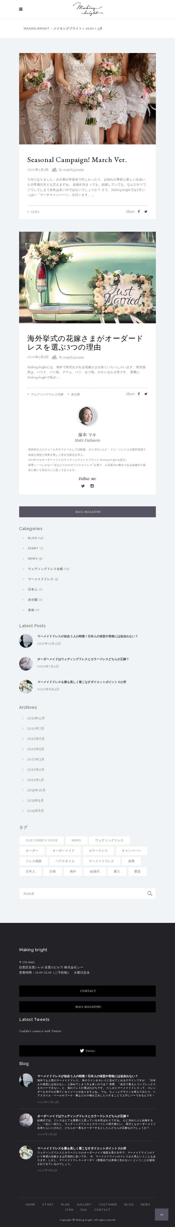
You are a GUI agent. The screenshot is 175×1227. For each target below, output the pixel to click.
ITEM (69, 1209)
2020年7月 (35, 728)
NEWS (145, 1204)
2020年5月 (35, 749)
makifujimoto (73, 170)
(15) (36, 538)
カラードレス (98, 850)
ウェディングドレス (109, 840)
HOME (30, 1204)
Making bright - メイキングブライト (53, 28)
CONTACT (102, 1209)
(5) (43, 579)
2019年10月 (36, 790)
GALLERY (84, 1204)
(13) (49, 569)
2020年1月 (35, 780)
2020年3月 (36, 759)
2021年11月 (36, 718)
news (76, 840)
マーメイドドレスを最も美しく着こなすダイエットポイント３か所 (81, 682)
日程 (52, 871)
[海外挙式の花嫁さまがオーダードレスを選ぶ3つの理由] (87, 277)
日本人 (30, 871)
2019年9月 (35, 800)
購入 (117, 871)
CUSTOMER (108, 1204)
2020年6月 (36, 739)
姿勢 (131, 861)
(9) (35, 558)
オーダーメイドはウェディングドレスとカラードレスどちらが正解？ (83, 659)
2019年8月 (35, 811)
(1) (36, 548)
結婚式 (95, 871)
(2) (35, 589)
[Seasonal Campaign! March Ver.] (87, 98)
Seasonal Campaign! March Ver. (77, 159)
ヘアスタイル (65, 861)
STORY (48, 1204)
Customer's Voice (42, 840)
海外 (73, 871)
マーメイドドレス (101, 861)
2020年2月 (36, 769)
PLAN (65, 1204)
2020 (90, 28)
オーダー (32, 850)
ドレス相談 (34, 861)
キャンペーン (131, 850)
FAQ (84, 1209)
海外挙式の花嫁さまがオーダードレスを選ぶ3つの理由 (85, 343)
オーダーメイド (64, 850)
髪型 (137, 871)
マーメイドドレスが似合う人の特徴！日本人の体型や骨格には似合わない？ (87, 636)
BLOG (129, 1204)
